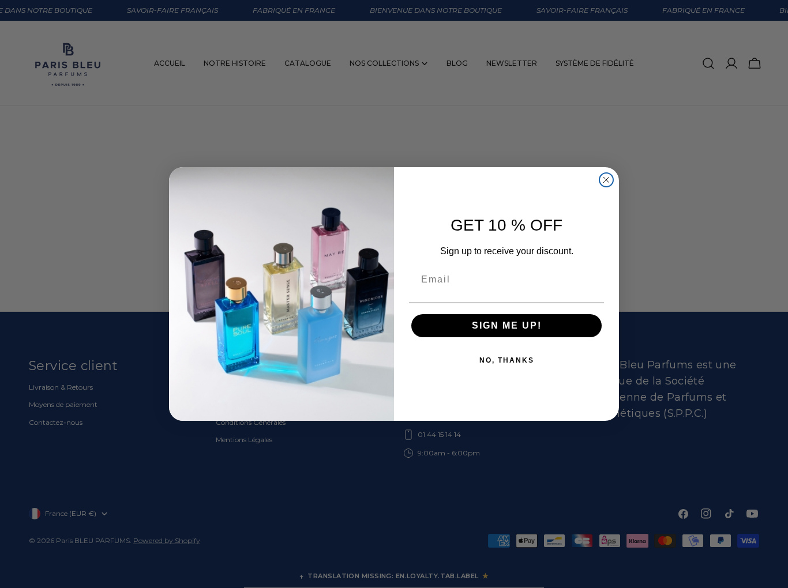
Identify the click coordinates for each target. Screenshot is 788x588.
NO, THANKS (506, 360)
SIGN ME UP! (507, 325)
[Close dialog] (606, 180)
